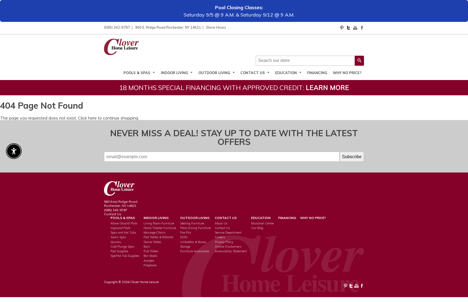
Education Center (262, 223)
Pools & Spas (137, 73)
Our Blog (257, 228)
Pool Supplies (119, 251)
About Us (221, 223)
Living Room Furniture (159, 223)
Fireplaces (150, 265)
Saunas (115, 242)
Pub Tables (151, 251)
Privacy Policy (224, 242)
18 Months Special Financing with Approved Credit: (234, 88)
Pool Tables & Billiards (159, 237)
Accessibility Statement (231, 251)
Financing (317, 73)
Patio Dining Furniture (195, 228)
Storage (185, 246)
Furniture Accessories (194, 251)
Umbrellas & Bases (193, 242)
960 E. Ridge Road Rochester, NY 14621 (168, 27)
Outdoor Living (215, 73)
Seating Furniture (192, 223)
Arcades (149, 261)
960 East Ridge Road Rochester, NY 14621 (120, 204)
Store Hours (216, 27)
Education (286, 73)
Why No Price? (347, 73)
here (92, 118)
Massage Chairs (154, 232)
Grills (184, 237)
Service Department (228, 232)
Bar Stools (150, 256)
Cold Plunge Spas (122, 246)
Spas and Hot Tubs (123, 232)
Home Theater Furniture (160, 228)
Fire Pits (185, 232)
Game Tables (152, 242)
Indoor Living (175, 73)
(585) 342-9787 (117, 27)
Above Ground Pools (124, 223)
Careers (220, 237)
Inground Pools (120, 228)
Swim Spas (118, 237)
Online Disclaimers (228, 246)
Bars (147, 246)
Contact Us (253, 73)
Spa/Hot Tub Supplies (124, 256)
